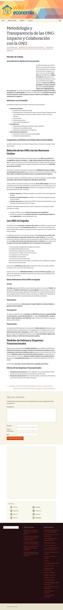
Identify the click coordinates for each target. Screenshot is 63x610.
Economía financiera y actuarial (51, 563)
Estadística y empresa (49, 577)
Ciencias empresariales (49, 543)
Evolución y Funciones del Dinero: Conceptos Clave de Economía (34, 388)
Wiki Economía (11, 606)
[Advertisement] (21, 76)
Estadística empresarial (50, 575)
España (15, 49)
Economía (38, 518)
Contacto (30, 20)
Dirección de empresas (49, 545)
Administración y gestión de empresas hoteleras (32, 47)
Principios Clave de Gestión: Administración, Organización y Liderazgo (31, 531)
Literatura (38, 511)
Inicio (3, 20)
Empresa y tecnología (49, 572)
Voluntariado (10, 50)
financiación (31, 49)
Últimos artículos (12, 20)
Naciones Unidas (38, 49)
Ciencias (15, 507)
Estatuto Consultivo (22, 49)
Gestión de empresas (49, 580)
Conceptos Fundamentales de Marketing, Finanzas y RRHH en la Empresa (31, 553)
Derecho (15, 518)
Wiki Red (22, 20)
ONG (44, 49)
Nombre (9, 425)
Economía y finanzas (49, 565)
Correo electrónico (10, 430)
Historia (15, 514)
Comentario (10, 407)
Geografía (16, 511)
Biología (37, 507)
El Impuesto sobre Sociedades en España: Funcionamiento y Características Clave (31, 537)
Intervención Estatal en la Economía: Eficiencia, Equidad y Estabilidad (31, 548)
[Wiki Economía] (31, 9)
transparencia (49, 49)
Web (8, 434)
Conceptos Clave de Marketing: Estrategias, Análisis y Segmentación (29, 386)
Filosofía (37, 514)
